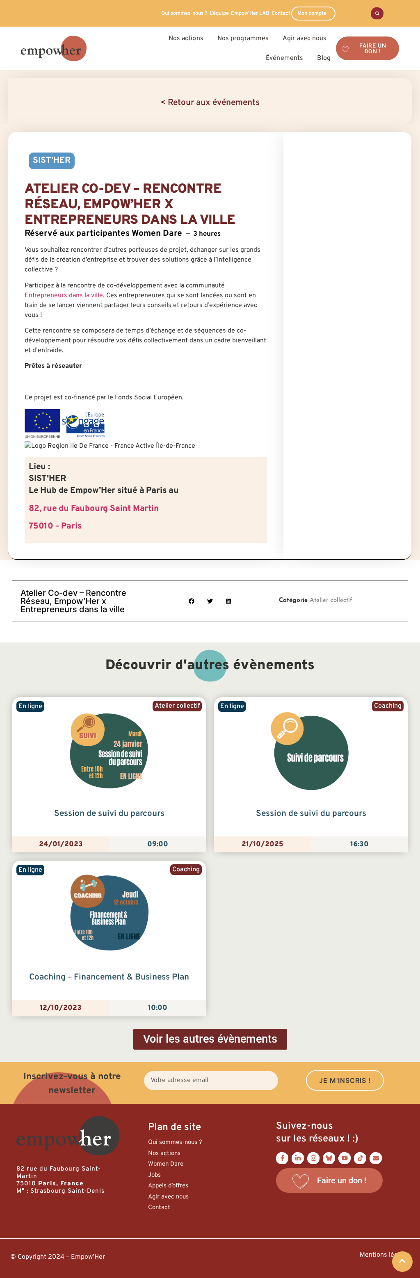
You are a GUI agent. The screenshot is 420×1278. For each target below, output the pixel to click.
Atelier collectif (331, 600)
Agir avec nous (168, 1197)
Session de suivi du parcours (109, 814)
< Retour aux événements (210, 103)
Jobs (154, 1175)
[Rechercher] (377, 13)
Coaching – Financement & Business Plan (109, 977)
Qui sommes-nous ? (184, 13)
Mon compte (311, 13)
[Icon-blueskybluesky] (329, 1158)
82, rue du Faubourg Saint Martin (94, 508)
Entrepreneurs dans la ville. (65, 296)
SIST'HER (52, 160)
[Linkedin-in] (298, 1158)
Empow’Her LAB (250, 13)
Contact (281, 13)
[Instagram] (313, 1158)
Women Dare (165, 1164)
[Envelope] (376, 1158)
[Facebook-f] (282, 1158)
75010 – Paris (55, 526)
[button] (192, 601)
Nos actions (164, 1153)
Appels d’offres (168, 1186)
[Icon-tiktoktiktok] (360, 1158)
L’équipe (219, 13)
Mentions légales (385, 1255)
